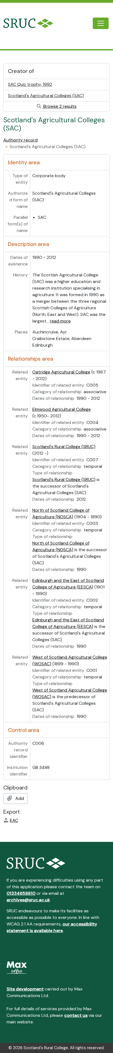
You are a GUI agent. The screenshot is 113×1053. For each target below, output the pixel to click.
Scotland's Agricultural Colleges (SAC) (46, 95)
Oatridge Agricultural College (61, 372)
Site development (25, 989)
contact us (75, 1015)
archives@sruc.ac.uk (28, 900)
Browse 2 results (59, 106)
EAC (14, 820)
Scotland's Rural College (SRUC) (63, 446)
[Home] (32, 23)
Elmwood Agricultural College (61, 409)
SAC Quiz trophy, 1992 (30, 84)
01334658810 (21, 893)
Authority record (20, 140)
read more (60, 321)
